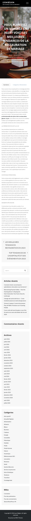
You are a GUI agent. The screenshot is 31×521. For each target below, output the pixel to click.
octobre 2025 (7, 365)
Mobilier (6, 443)
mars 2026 (7, 352)
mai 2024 (6, 376)
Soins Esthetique (8, 472)
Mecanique (7, 440)
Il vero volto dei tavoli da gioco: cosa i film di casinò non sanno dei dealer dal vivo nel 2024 (15, 312)
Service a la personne (9, 469)
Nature (6, 451)
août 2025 (7, 371)
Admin (7, 84)
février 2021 (7, 389)
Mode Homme (8, 448)
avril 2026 (6, 349)
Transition (7, 477)
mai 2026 (6, 347)
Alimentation (23, 84)
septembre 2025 (8, 368)
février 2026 (7, 355)
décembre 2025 (8, 360)
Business (6, 429)
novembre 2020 (8, 397)
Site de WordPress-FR (10, 501)
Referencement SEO (9, 456)
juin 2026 (6, 344)
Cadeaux (6, 432)
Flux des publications (9, 496)
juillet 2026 (7, 341)
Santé (5, 464)
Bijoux (5, 427)
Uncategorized (8, 480)
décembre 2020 (8, 395)
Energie (6, 435)
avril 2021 (6, 384)
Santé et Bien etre (9, 467)
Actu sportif (7, 416)
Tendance (6, 475)
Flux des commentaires (10, 499)
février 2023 (7, 379)
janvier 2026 (7, 357)
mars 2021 (7, 387)
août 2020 (7, 400)
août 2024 (7, 373)
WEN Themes (19, 518)
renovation (7, 459)
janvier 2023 (7, 381)
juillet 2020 (7, 403)
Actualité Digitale (9, 419)
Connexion (7, 493)
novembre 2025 (8, 363)
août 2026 (7, 339)
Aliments (6, 424)
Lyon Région (8, 2)
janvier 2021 (7, 392)
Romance (6, 461)
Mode (5, 445)
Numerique (7, 453)
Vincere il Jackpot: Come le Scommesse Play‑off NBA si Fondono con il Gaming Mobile (14, 305)
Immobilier (7, 437)
